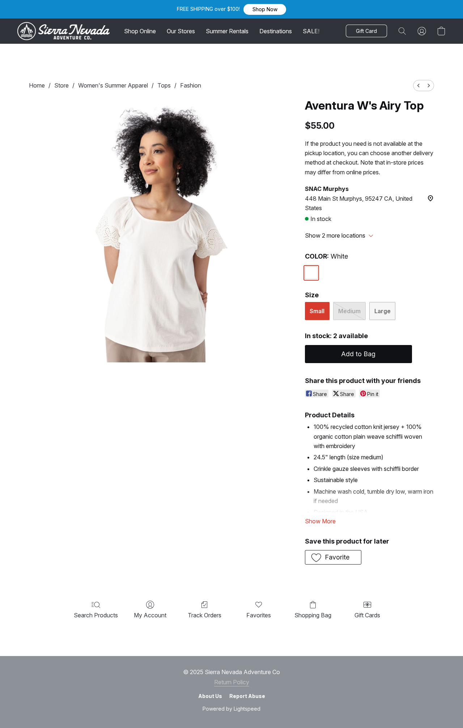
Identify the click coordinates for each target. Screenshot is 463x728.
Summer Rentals (227, 31)
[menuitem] (418, 85)
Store (61, 85)
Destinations (275, 31)
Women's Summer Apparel (113, 85)
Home (37, 85)
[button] (264, 9)
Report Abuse (247, 696)
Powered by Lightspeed (231, 709)
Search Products (96, 615)
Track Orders (204, 615)
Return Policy (231, 682)
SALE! (311, 31)
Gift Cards (367, 615)
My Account (150, 615)
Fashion (190, 85)
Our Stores (181, 31)
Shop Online (140, 31)
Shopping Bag (312, 615)
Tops (164, 85)
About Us (210, 696)
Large (382, 311)
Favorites (258, 615)
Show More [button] (320, 521)
